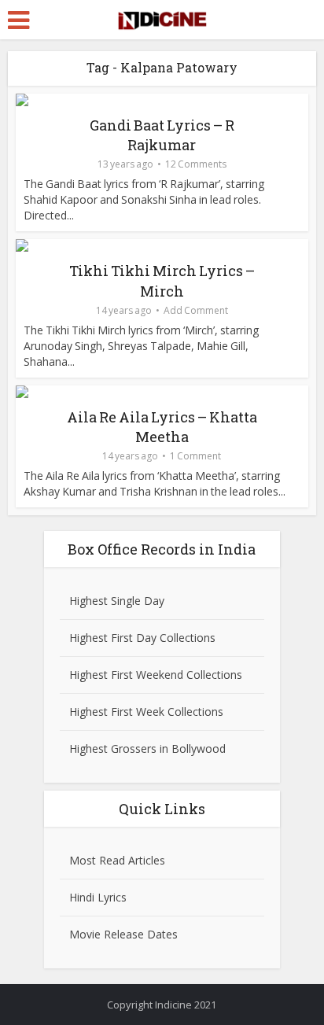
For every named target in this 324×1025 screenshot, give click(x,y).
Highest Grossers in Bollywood (147, 748)
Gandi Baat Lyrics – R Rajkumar (162, 135)
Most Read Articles (117, 860)
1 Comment (195, 456)
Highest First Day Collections (142, 637)
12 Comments (195, 164)
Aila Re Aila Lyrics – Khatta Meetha (162, 426)
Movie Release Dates (123, 934)
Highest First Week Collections (146, 711)
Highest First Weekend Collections (155, 674)
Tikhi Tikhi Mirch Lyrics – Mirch (162, 280)
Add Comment (196, 310)
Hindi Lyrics (98, 897)
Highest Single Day (116, 600)
